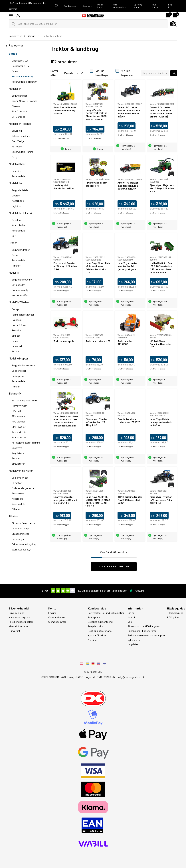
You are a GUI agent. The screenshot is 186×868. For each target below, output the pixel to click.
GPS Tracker (18, 426)
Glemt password (57, 621)
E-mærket (14, 630)
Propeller (17, 330)
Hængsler (17, 319)
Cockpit (16, 309)
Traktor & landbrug (22, 76)
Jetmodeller (18, 284)
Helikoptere (18, 375)
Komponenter (19, 437)
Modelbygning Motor (21, 470)
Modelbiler (15, 88)
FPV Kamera (18, 416)
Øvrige (13, 53)
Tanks (15, 71)
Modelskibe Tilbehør (21, 213)
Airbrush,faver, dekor (23, 523)
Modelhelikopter (18, 358)
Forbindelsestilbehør (23, 314)
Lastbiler (17, 170)
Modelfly (14, 272)
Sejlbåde (16, 206)
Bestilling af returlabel (100, 630)
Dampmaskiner (20, 477)
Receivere (17, 447)
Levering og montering (100, 621)
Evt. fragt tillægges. (61, 138)
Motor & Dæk (19, 325)
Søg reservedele (119, 5)
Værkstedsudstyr (21, 549)
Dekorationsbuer (21, 135)
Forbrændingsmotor (23, 488)
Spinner (16, 335)
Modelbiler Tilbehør (20, 123)
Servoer (16, 458)
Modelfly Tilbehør (19, 302)
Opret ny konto (138, 5)
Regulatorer (18, 453)
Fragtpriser (94, 617)
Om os (131, 612)
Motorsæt (17, 498)
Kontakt (132, 617)
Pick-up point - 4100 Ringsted (144, 626)
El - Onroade (18, 116)
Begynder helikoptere (23, 365)
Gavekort (87, 6)
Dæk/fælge (18, 141)
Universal (17, 346)
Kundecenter (70, 6)
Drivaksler (17, 219)
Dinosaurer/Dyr (20, 60)
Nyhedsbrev (134, 640)
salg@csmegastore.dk (131, 677)
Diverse (16, 106)
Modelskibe (15, 183)
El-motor (17, 482)
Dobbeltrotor (19, 370)
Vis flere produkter (114, 566)
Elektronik (15, 393)
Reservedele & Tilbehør (24, 81)
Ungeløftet (134, 644)
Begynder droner (21, 249)
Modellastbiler (17, 164)
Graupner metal (20, 533)
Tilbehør (16, 265)
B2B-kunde (155, 5)
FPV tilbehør (18, 421)
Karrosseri (17, 146)
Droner (13, 242)
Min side (92, 640)
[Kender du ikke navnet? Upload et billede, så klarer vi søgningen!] (173, 24)
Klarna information (19, 626)
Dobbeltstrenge (20, 528)
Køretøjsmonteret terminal (26, 442)
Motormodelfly (19, 295)
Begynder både (20, 190)
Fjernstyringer (19, 405)
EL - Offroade (19, 111)
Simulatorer (18, 463)
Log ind (170, 5)
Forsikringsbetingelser (21, 621)
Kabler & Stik (19, 432)
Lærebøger (18, 538)
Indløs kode (100, 5)
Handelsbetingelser (19, 617)
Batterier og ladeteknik (24, 400)
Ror (13, 235)
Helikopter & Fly (20, 65)
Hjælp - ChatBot (97, 635)
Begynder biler (19, 95)
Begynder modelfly (22, 279)
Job (130, 621)
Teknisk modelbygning (24, 544)
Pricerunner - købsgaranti (142, 630)
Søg (174, 72)
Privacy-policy (16, 612)
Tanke (15, 340)
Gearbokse (18, 493)
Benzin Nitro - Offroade (24, 100)
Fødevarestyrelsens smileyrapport (146, 635)
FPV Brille (17, 410)
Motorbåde (18, 200)
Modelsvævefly (20, 290)
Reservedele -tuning (22, 151)
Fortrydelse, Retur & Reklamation (106, 612)
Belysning (17, 130)
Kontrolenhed (19, 225)
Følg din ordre (95, 626)
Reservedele (18, 176)
